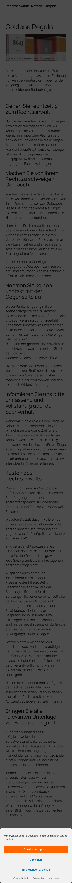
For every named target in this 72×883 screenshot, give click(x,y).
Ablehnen (36, 859)
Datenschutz (39, 878)
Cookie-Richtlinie (22, 878)
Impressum (53, 878)
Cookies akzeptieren (36, 849)
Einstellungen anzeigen (36, 869)
